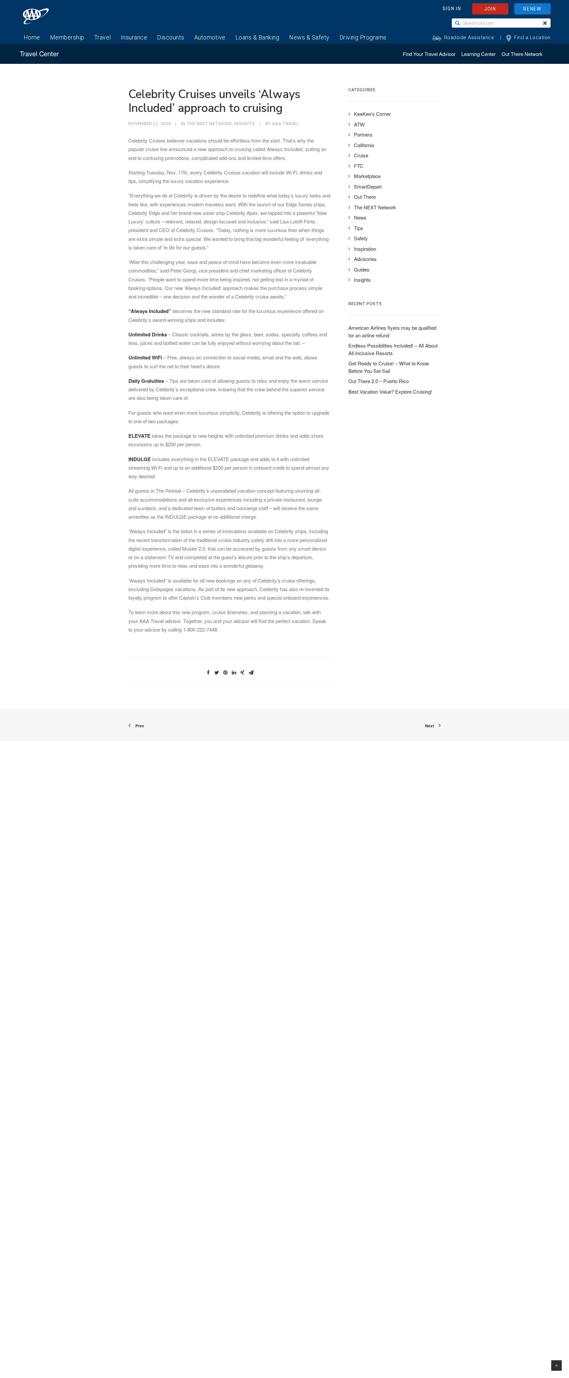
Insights (244, 123)
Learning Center (478, 53)
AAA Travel (285, 123)
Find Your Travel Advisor (429, 53)
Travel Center (39, 53)
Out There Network (522, 53)
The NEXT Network (209, 123)
